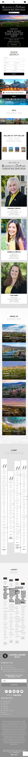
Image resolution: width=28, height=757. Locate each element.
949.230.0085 (14, 297)
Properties (7, 701)
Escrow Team (8, 710)
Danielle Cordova (14, 252)
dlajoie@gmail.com (14, 255)
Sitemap (13, 751)
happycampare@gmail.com (14, 299)
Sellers (6, 708)
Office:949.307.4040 (8, 665)
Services (6, 703)
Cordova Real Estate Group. (17, 750)
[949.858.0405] (14, 2)
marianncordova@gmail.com (14, 212)
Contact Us (7, 714)
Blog (4, 712)
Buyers (5, 706)
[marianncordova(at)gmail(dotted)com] (25, 2)
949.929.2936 (14, 254)
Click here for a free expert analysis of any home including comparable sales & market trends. (14, 101)
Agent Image (16, 752)
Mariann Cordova (14, 208)
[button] (14, 60)
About (5, 705)
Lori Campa (14, 295)
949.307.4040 (13, 210)
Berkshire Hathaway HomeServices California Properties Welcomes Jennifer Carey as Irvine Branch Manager (14, 595)
